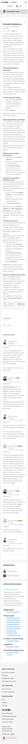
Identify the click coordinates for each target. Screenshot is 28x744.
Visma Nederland (11, 738)
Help (20, 6)
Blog (3, 699)
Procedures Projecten (13, 641)
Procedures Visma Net (10, 589)
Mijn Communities (17, 6)
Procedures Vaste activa (14, 626)
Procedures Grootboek (13, 618)
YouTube (4, 705)
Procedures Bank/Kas (13, 624)
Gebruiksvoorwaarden (8, 672)
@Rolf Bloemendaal (8, 387)
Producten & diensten (8, 692)
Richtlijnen (5, 675)
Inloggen (10, 6)
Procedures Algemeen (13, 612)
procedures (7, 318)
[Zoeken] (25, 2)
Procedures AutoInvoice (14, 635)
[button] (14, 303)
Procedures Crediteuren (14, 622)
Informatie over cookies (9, 681)
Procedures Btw (11, 631)
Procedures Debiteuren (13, 620)
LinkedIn (4, 702)
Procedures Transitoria (13, 628)
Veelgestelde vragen (8, 678)
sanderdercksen (7, 383)
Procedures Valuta (12, 633)
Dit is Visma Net (6, 689)
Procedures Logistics (13, 647)
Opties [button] (24, 22)
